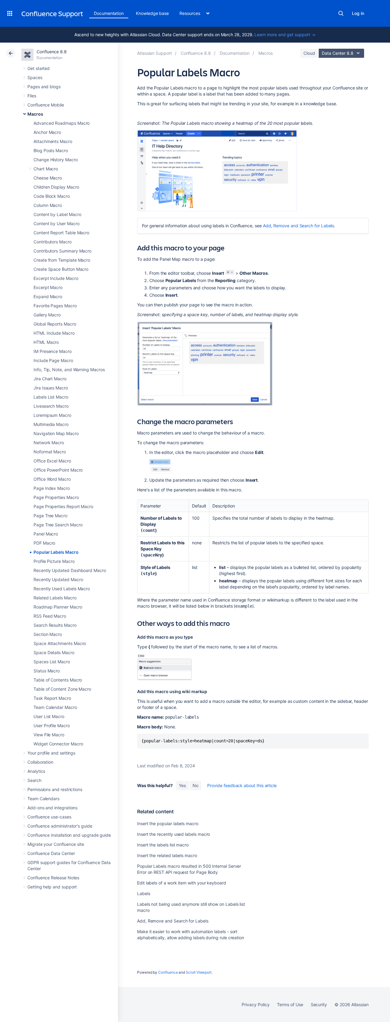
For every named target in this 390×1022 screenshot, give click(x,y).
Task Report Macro (52, 698)
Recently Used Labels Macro (62, 588)
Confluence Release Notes (53, 877)
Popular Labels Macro (56, 552)
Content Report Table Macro (61, 232)
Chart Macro (46, 168)
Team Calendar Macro (55, 707)
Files (31, 95)
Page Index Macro (52, 488)
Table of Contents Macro (58, 679)
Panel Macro (46, 533)
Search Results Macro (55, 625)
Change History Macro (56, 159)
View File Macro (49, 734)
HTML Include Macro (54, 333)
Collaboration (40, 762)
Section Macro (48, 634)
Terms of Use (290, 1004)
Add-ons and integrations (52, 807)
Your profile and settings (51, 752)
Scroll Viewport (198, 972)
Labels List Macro (51, 396)
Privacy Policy (255, 1004)
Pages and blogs (44, 86)
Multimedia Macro (51, 424)
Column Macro (48, 205)
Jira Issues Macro (51, 387)
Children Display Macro (56, 187)
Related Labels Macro (55, 597)
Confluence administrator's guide (59, 825)
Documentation (109, 13)
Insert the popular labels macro (167, 823)
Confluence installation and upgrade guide (69, 835)
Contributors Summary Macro (62, 250)
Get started (38, 68)
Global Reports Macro (55, 323)
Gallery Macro (47, 314)
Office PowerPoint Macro (58, 470)
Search (341, 13)
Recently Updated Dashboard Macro (70, 570)
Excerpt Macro (48, 287)
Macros (35, 114)
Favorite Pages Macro (55, 305)
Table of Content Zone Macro (62, 689)
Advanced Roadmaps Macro (62, 123)
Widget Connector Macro (58, 743)
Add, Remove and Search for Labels (298, 225)
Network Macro (49, 442)
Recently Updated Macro (58, 579)
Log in (358, 13)
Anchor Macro (47, 132)
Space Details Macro (54, 652)
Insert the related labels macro (167, 855)
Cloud (309, 53)
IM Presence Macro (53, 351)
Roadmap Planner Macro (58, 606)
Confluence (168, 972)
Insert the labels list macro (163, 844)
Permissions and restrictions (54, 789)
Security (319, 1004)
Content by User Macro (57, 223)
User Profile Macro (52, 725)
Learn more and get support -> (285, 34)
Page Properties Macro (56, 497)
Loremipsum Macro (52, 415)
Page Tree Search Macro (58, 524)
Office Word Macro (52, 479)
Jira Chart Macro (50, 378)
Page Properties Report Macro (63, 506)
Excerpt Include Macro (56, 278)
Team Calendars (43, 798)
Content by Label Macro (57, 214)
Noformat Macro (50, 451)
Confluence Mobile (45, 104)
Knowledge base (152, 13)
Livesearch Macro (51, 406)
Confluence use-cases (49, 816)
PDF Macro (44, 543)
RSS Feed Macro (50, 616)
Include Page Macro (53, 360)
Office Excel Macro (52, 460)
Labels (143, 893)
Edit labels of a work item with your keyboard (181, 882)
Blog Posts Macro (51, 150)
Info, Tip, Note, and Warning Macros (69, 369)
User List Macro (49, 716)
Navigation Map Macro (56, 433)
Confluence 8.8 (52, 51)
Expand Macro (48, 296)
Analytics (36, 771)
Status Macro (47, 670)
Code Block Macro (52, 196)
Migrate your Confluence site (55, 844)
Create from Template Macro (62, 260)
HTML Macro (46, 342)
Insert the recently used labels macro (173, 834)
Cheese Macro (48, 177)
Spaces (34, 77)
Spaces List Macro (52, 661)
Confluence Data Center (51, 853)
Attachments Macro (53, 141)
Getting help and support (52, 886)
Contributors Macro (53, 241)
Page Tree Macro (50, 515)
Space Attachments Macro (60, 643)
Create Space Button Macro (61, 269)
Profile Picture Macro (54, 561)
